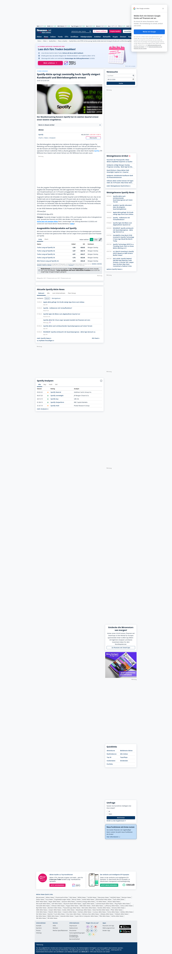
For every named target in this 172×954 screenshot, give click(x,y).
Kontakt (38, 926)
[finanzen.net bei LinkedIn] (91, 930)
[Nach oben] (132, 952)
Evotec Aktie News (68, 910)
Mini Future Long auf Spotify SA (48, 261)
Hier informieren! (113, 837)
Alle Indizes (124, 754)
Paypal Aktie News (72, 906)
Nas (87, 26)
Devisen (123, 37)
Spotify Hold (55, 406)
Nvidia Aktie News (88, 899)
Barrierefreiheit (74, 939)
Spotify (40, 134)
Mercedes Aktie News (89, 908)
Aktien (39, 37)
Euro (109, 26)
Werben (55, 928)
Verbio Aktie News (117, 916)
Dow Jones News (103, 897)
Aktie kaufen (93, 138)
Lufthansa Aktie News (112, 906)
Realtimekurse (111, 754)
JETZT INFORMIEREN (57, 885)
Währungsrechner (109, 928)
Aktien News (50, 897)
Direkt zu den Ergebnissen (116, 821)
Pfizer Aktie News (116, 910)
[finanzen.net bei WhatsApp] (89, 934)
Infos (72, 224)
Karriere (39, 928)
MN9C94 (44, 265)
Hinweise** (71, 265)
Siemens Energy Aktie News (85, 901)
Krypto (115, 37)
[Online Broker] (44, 32)
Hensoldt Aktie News (43, 906)
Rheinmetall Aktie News (103, 899)
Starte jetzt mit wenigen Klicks (47, 221)
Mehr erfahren (49, 63)
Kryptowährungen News (62, 899)
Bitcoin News (76, 899)
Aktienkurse (111, 751)
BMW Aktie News (53, 916)
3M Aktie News (41, 918)
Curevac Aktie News (99, 912)
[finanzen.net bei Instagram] (87, 926)
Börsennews (40, 897)
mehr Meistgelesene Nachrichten (118, 186)
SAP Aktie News (57, 904)
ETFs (66, 37)
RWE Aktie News (85, 906)
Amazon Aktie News (68, 901)
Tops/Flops (124, 757)
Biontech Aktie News (55, 908)
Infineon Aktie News (58, 906)
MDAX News (82, 897)
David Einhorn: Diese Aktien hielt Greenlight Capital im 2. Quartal (118, 171)
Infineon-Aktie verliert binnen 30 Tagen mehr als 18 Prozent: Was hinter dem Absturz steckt (120, 182)
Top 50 (109, 757)
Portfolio (110, 764)
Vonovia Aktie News (118, 908)
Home (39, 41)
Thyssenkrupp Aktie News (71, 908)
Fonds (60, 37)
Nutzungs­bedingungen (77, 933)
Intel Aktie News (41, 912)
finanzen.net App (108, 926)
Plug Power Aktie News (122, 904)
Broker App (106, 930)
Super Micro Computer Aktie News (86, 916)
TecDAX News (91, 897)
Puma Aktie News (113, 912)
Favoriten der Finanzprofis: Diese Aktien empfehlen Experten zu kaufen (119, 161)
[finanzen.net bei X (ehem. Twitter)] (87, 930)
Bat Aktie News (41, 916)
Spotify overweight (57, 395)
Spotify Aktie (52, 41)
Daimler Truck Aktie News (56, 914)
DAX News (72, 897)
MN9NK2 (39, 265)
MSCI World (60, 26)
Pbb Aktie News (104, 916)
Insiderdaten (111, 761)
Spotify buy (54, 399)
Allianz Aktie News (114, 901)
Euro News (49, 899)
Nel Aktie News (41, 914)
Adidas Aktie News (126, 912)
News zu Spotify (62, 41)
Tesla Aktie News (118, 899)
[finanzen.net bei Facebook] (91, 926)
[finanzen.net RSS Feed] (93, 934)
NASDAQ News (115, 897)
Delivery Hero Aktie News (90, 914)
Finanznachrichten (62, 897)
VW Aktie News (52, 918)
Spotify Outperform (57, 402)
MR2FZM (99, 264)
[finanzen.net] (44, 30)
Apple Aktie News (88, 904)
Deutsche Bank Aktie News (72, 904)
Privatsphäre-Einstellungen (74, 936)
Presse (38, 930)
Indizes (53, 37)
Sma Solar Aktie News (73, 914)
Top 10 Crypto (75, 26)
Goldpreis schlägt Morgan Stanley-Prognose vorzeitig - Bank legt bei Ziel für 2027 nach (119, 166)
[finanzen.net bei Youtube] (95, 926)
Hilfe (54, 926)
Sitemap (39, 933)
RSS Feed (95, 338)
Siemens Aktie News (84, 912)
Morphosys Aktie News (83, 910)
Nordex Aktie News (104, 908)
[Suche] (90, 31)
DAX (38, 26)
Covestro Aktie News (69, 912)
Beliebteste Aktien (126, 751)
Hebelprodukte (86, 37)
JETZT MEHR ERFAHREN (109, 885)
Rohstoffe (106, 37)
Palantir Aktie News (54, 912)
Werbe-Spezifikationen (60, 930)
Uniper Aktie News (55, 910)
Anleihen (97, 37)
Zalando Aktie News (66, 916)
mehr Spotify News (43, 338)
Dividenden (124, 761)
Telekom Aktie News (121, 914)
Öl (119, 26)
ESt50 (48, 26)
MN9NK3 (94, 264)
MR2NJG (49, 265)
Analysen (52, 138)
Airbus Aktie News (126, 906)
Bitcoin (98, 26)
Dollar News (40, 899)
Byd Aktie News (41, 908)
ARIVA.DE (84, 952)
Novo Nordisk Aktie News (101, 910)
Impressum (73, 926)
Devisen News (126, 897)
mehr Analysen (42, 409)
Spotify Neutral (56, 392)
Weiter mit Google (149, 32)
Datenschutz (73, 928)
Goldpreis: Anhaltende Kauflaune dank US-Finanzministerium (120, 176)
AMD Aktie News (41, 910)
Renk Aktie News (97, 906)
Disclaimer (72, 930)
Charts (40, 138)
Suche (121, 83)
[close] (163, 8)
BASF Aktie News (41, 901)
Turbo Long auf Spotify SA (46, 247)
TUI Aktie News (101, 901)
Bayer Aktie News (54, 901)
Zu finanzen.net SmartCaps (121, 648)
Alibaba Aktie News (106, 914)
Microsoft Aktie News (43, 904)
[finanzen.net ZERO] (70, 63)
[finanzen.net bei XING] (95, 930)
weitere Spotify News (114, 269)
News (46, 37)
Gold (127, 26)
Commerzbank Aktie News (104, 904)
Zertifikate (74, 37)
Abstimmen (121, 818)
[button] (100, 31)
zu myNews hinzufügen (45, 340)
